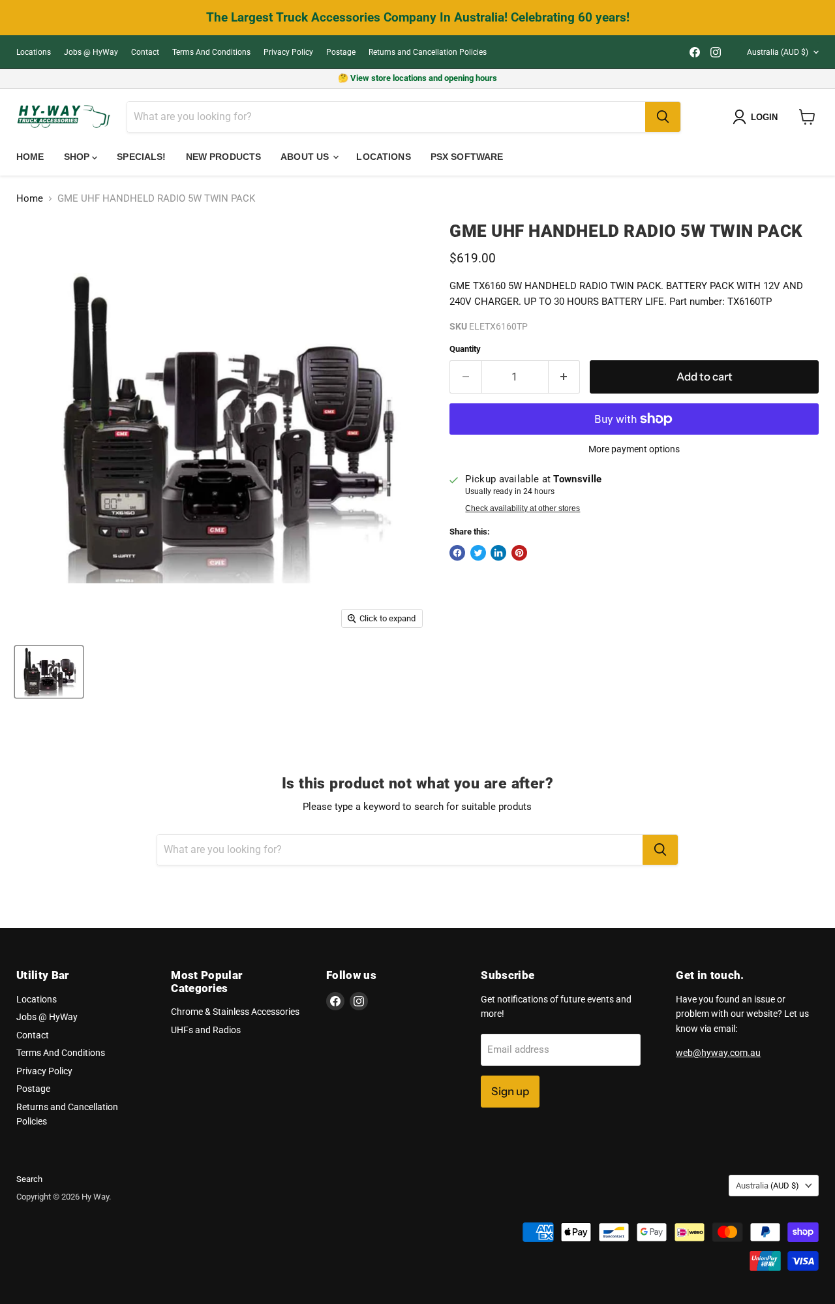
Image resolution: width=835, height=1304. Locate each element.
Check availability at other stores (522, 508)
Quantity (465, 349)
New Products (224, 156)
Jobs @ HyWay (91, 52)
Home (30, 156)
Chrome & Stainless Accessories (235, 1011)
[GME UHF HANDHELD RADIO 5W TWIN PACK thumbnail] (49, 672)
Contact (145, 52)
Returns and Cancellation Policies (428, 52)
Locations (33, 52)
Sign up (510, 1091)
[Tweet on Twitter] (478, 553)
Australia (777, 52)
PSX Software (467, 156)
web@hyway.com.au (718, 1053)
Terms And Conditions (211, 52)
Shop (78, 156)
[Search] (662, 117)
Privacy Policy (288, 52)
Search (29, 1179)
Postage (341, 52)
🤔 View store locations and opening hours (417, 78)
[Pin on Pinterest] (519, 553)
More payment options (634, 449)
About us (306, 156)
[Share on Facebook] (457, 553)
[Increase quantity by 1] (565, 377)
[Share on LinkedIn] (498, 553)
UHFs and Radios (206, 1030)
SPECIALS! (141, 156)
